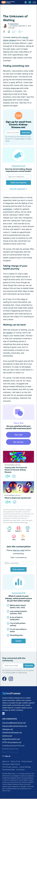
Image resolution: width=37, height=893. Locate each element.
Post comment (18, 569)
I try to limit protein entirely (17, 624)
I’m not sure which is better (18, 630)
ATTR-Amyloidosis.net (11, 742)
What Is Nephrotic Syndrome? (18, 498)
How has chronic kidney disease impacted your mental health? (18, 170)
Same (22, 537)
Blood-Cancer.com (10, 752)
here (26, 522)
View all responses (17, 189)
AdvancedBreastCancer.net (14, 723)
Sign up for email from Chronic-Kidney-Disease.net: (18, 125)
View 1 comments (17, 557)
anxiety (9, 333)
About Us (5, 761)
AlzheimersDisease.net (12, 732)
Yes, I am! (18, 435)
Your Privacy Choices (10, 767)
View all (7, 756)
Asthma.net (7, 736)
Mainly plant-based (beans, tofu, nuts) (18, 606)
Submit (18, 641)
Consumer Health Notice (11, 764)
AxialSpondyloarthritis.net (13, 746)
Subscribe (26, 132)
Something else (16, 635)
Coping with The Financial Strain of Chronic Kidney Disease (16, 469)
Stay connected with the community (13, 659)
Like (8, 529)
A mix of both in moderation (16, 618)
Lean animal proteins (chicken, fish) (18, 612)
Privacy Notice (19, 138)
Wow (13, 537)
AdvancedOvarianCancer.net (14, 726)
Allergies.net (7, 729)
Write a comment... (12, 563)
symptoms (7, 209)
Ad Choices (20, 770)
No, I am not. (18, 442)
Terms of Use (22, 672)
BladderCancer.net (10, 749)
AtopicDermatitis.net (11, 739)
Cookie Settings (25, 767)
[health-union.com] (11, 694)
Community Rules (8, 770)
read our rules (18, 550)
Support (18, 529)
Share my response (18, 183)
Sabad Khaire (14, 24)
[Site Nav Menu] (34, 2)
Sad (26, 529)
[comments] (13, 476)
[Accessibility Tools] (26, 2)
